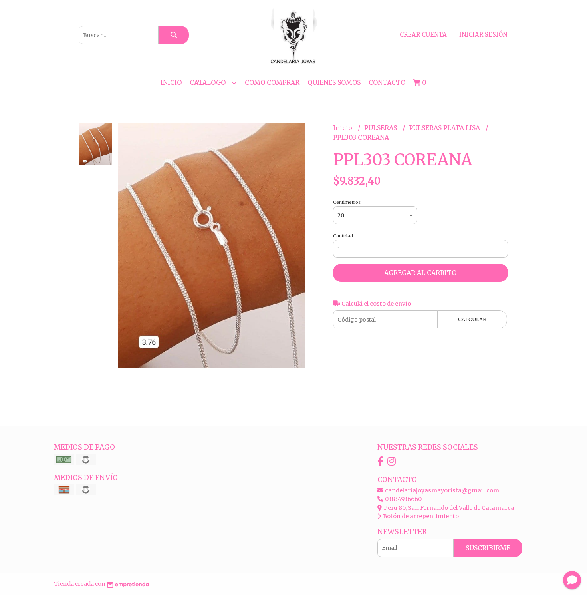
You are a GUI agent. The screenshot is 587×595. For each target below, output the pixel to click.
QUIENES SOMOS (334, 82)
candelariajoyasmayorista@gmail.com (441, 490)
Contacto (387, 82)
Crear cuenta (423, 34)
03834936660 (403, 499)
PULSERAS (381, 128)
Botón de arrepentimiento (420, 516)
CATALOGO (208, 82)
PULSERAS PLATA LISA (445, 128)
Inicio (171, 82)
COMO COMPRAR (272, 82)
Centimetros (347, 202)
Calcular (472, 319)
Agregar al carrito (420, 273)
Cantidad (343, 236)
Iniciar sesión (483, 34)
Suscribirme (488, 548)
